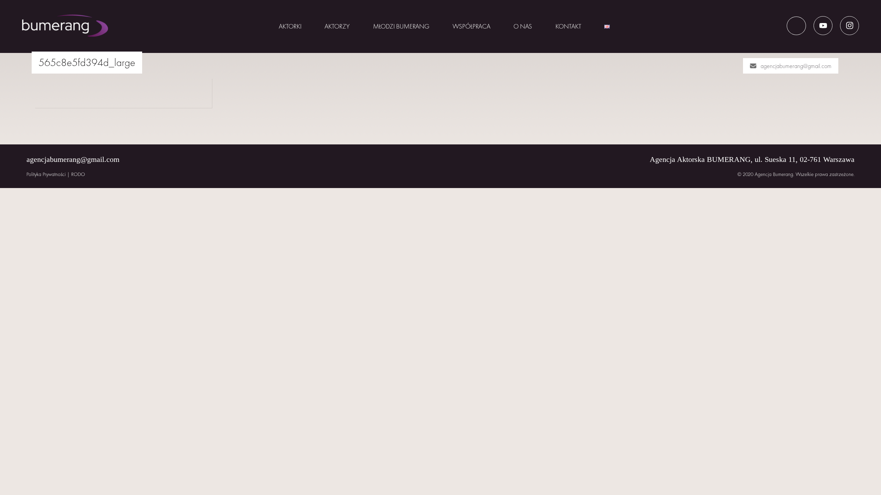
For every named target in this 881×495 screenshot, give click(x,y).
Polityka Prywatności (46, 174)
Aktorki (290, 26)
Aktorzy (337, 26)
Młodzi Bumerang (401, 26)
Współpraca (471, 26)
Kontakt (568, 26)
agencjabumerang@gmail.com (796, 66)
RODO (78, 174)
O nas (522, 26)
